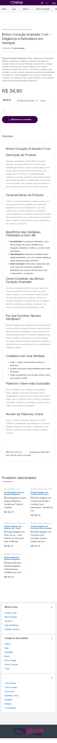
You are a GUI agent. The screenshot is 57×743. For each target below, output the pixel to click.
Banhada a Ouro (8, 29)
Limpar (43, 101)
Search (42, 2)
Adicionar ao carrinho (21, 119)
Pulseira (8, 704)
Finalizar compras (12, 629)
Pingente (8, 700)
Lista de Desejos (12, 625)
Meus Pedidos (11, 617)
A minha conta (11, 613)
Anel (5, 489)
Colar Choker (10, 683)
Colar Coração (11, 687)
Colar (45, 489)
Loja (14, 9)
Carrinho (8, 621)
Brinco (26, 9)
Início (4, 9)
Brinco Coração (43, 9)
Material (7, 100)
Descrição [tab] (7, 136)
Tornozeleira (10, 708)
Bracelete (9, 652)
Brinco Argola (10, 660)
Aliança (8, 644)
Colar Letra (9, 691)
